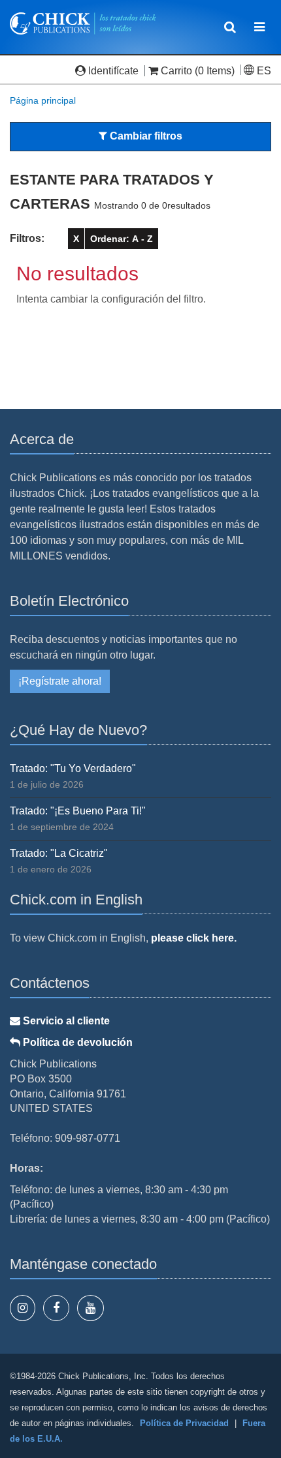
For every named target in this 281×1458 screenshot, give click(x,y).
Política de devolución (76, 1042)
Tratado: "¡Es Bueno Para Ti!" (78, 810)
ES (262, 70)
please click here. (194, 938)
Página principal (43, 100)
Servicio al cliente (65, 1020)
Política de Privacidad (184, 1423)
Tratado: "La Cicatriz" (59, 853)
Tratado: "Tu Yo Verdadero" (73, 768)
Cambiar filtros (144, 135)
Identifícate (113, 70)
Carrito (176, 70)
